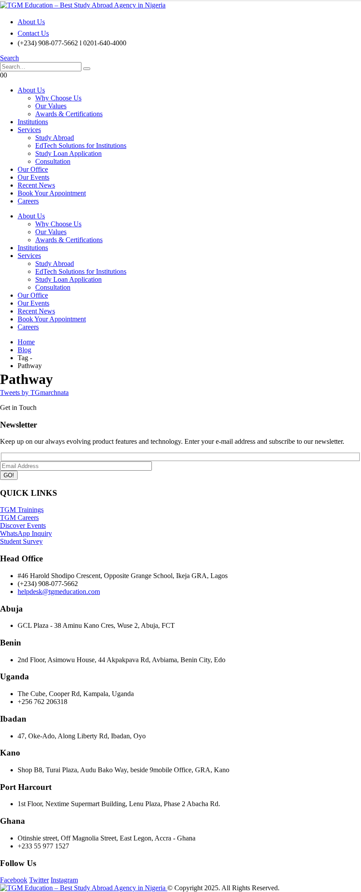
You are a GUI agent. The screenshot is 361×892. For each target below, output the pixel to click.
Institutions (33, 121)
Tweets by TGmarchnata (34, 392)
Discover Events (23, 525)
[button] (9, 58)
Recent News (36, 185)
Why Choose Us (58, 98)
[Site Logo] (83, 5)
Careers (28, 201)
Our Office (33, 169)
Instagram (64, 880)
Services (29, 129)
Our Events (33, 177)
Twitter (39, 880)
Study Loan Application (68, 153)
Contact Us (33, 33)
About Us (31, 22)
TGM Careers (19, 517)
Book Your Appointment (52, 193)
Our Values (50, 106)
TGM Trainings (22, 509)
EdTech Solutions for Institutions (80, 145)
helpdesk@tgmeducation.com (59, 591)
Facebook (13, 880)
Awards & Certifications (69, 114)
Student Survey (21, 541)
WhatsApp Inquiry (26, 533)
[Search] (86, 68)
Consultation (52, 161)
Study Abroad (54, 137)
